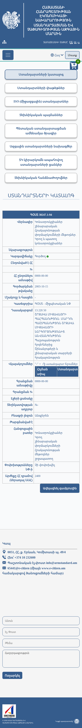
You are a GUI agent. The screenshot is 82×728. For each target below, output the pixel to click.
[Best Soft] (77, 721)
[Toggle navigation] (8, 55)
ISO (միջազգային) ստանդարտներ (41, 101)
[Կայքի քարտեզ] (4, 42)
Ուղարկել (12, 675)
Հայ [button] (57, 55)
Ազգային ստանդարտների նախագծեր (41, 146)
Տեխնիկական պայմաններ (41, 115)
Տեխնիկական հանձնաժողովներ (41, 177)
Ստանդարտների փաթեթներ (41, 88)
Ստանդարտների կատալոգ (41, 74)
